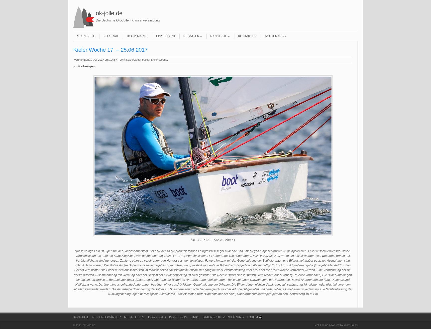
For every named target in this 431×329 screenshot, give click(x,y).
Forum (252, 317)
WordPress (351, 325)
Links (195, 317)
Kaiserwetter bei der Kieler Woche (146, 59)
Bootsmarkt (137, 36)
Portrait (111, 36)
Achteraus (274, 36)
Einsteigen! (165, 36)
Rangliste (218, 36)
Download (157, 317)
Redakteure (134, 317)
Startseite (86, 36)
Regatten (191, 36)
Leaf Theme (321, 325)
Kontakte (246, 36)
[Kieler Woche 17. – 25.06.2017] (212, 155)
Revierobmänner (106, 317)
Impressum (178, 317)
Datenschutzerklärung (223, 317)
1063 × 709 (116, 59)
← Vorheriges (84, 66)
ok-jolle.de (109, 13)
